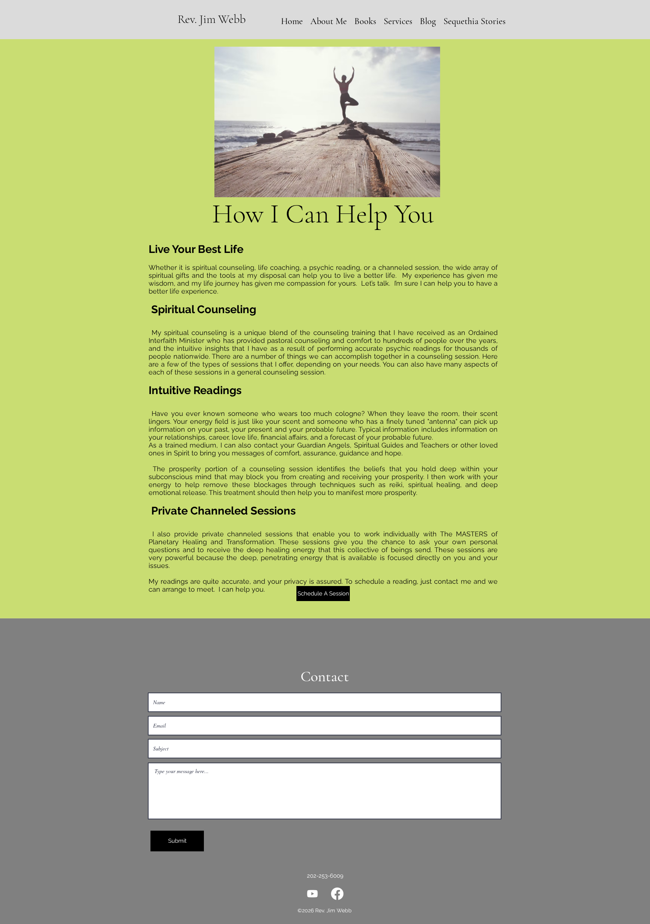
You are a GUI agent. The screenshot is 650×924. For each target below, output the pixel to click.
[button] (398, 21)
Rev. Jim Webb (212, 19)
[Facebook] (337, 893)
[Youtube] (312, 893)
